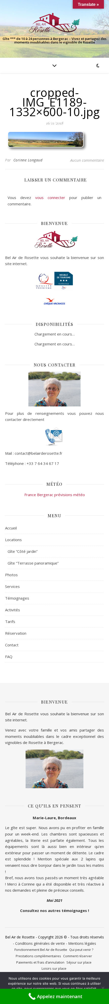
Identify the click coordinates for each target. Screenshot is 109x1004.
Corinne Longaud (28, 160)
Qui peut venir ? (81, 949)
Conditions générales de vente (40, 943)
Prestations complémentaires (38, 956)
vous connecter (50, 197)
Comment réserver (77, 956)
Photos (11, 574)
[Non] (102, 988)
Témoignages (17, 598)
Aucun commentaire (87, 160)
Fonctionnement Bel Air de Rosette (40, 949)
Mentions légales (82, 943)
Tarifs (10, 621)
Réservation (15, 633)
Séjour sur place (79, 962)
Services (12, 586)
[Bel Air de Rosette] (54, 23)
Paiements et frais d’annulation (40, 962)
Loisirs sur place (54, 968)
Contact (12, 644)
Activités (12, 609)
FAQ (8, 656)
